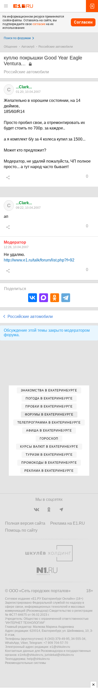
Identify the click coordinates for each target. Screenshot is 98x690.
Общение (10, 46)
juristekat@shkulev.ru (59, 655)
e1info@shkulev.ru (30, 655)
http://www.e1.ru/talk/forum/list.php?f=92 (39, 260)
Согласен (83, 22)
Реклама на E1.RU (67, 523)
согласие (38, 24)
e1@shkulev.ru (60, 647)
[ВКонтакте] (32, 297)
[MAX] (43, 297)
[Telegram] (65, 297)
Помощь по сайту (21, 530)
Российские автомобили (55, 46)
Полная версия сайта (25, 523)
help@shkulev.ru (38, 659)
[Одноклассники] (54, 297)
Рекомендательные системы (25, 663)
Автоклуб (27, 46)
